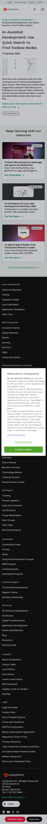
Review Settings (23, 442)
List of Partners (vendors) (16, 435)
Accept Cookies (23, 449)
